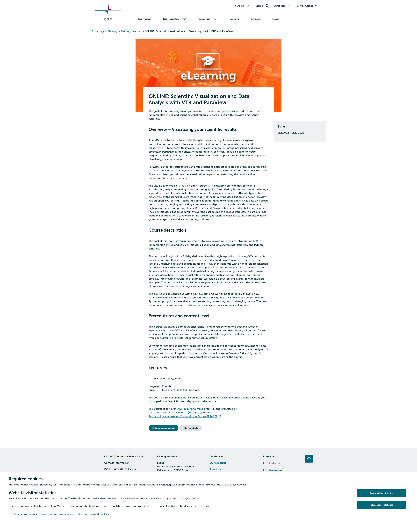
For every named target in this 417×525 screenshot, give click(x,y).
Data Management (163, 428)
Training (256, 19)
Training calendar (131, 31)
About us (215, 469)
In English (239, 6)
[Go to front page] (108, 19)
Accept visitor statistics (381, 493)
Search (259, 6)
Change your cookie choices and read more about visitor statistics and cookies (61, 514)
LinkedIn (274, 463)
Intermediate (191, 428)
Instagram (275, 470)
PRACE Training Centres (188, 408)
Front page (144, 19)
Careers (234, 19)
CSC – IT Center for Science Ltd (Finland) (173, 412)
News (275, 19)
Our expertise (218, 462)
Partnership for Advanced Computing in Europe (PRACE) (183, 416)
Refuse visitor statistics (381, 505)
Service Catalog (305, 6)
